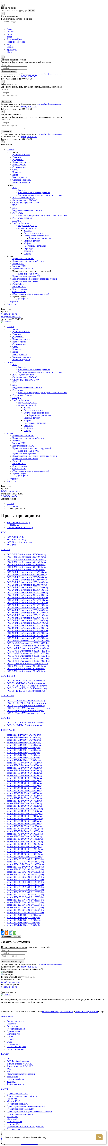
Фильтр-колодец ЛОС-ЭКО (25, 202)
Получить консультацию (12, 961)
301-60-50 (29, 76)
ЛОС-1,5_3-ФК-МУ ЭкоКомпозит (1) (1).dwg (28, 708)
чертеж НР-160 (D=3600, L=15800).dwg (25, 889)
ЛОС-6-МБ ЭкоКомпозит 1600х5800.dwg (26, 567)
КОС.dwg (11, 545)
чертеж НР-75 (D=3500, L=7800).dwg (24, 836)
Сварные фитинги (32, 241)
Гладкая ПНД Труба (27, 225)
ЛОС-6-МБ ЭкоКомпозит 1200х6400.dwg (26, 564)
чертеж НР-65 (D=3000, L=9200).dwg (24, 823)
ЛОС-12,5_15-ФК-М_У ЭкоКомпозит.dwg (27, 688)
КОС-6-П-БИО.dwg (16, 539)
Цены (15, 175)
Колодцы (16, 220)
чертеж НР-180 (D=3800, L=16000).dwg (25, 894)
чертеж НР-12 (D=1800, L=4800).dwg (24, 768)
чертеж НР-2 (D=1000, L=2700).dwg (24, 915)
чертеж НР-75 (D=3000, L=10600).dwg (25, 834)
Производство (19, 164)
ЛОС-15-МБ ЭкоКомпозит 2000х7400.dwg (27, 577)
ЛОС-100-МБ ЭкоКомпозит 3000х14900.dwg (28, 640)
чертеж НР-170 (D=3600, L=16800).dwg (25, 892)
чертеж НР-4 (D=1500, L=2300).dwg (24, 735)
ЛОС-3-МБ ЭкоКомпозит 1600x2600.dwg (26, 554)
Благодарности (19, 177)
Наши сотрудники (21, 182)
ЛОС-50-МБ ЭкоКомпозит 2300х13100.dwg (27, 602)
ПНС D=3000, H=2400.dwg (20, 527)
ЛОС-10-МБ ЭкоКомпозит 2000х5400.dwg (27, 574)
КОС (14, 205)
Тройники (28, 251)
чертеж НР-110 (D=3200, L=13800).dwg (25, 864)
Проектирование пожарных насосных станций (35, 279)
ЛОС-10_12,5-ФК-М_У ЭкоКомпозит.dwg (27, 686)
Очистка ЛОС (19, 291)
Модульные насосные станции (27, 210)
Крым (9, 34)
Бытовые (22, 190)
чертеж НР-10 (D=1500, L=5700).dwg (24, 763)
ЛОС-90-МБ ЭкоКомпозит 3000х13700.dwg (27, 633)
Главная (10, 149)
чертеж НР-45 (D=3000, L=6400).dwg (24, 806)
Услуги (10, 433)
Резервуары (17, 213)
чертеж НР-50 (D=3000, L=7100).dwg (24, 811)
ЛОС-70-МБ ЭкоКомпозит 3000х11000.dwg (27, 623)
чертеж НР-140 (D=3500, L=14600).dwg (25, 879)
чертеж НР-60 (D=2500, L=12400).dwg (25, 818)
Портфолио (12, 301)
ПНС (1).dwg (13, 525)
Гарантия (16, 157)
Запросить (6, 131)
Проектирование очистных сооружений (31, 448)
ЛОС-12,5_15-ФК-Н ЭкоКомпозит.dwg (25, 722)
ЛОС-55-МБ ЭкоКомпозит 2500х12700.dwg (27, 607)
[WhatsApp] (14, 933)
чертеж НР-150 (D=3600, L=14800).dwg (25, 887)
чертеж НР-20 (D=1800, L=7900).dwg (24, 778)
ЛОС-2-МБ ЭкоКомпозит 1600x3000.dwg (26, 668)
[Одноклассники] (6, 933)
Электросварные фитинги (36, 235)
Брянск (10, 47)
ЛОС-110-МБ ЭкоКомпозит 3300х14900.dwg (28, 648)
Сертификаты (19, 167)
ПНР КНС (23, 299)
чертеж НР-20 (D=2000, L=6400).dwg (24, 780)
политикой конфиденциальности (49, 74)
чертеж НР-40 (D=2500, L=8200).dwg (24, 798)
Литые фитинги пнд (33, 233)
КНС (14, 208)
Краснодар (12, 49)
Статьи (15, 169)
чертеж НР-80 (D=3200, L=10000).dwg (25, 841)
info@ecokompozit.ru (11, 316)
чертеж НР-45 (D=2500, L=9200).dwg (24, 803)
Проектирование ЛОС (23, 268)
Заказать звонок (9, 71)
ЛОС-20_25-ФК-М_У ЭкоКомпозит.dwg (26, 680)
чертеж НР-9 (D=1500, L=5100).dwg (24, 757)
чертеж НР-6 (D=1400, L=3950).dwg (24, 742)
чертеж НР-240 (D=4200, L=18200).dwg (25, 910)
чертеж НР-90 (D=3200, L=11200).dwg (25, 851)
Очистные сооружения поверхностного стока (40, 195)
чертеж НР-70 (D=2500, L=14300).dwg (25, 828)
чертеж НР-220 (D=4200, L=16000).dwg (25, 905)
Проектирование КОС (29, 274)
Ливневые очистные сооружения (34, 192)
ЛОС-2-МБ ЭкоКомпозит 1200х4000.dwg (26, 666)
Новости (16, 172)
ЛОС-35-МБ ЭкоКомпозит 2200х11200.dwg (27, 592)
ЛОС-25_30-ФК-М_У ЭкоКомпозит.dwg (26, 683)
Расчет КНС (18, 263)
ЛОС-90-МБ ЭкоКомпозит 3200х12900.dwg (27, 635)
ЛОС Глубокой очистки (23, 197)
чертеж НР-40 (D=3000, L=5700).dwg (24, 801)
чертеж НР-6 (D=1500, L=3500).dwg (24, 745)
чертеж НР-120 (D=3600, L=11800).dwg (25, 872)
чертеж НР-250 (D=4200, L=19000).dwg (25, 912)
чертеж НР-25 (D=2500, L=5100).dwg (24, 785)
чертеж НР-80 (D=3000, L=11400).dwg (25, 839)
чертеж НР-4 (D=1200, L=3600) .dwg (24, 925)
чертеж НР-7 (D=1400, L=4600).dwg (24, 747)
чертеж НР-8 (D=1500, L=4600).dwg (24, 752)
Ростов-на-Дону (14, 39)
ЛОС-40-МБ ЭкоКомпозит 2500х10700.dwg (27, 597)
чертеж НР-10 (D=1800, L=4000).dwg (24, 765)
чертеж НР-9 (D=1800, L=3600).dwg (24, 760)
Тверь (9, 37)
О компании (13, 329)
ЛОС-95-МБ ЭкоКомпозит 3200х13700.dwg (27, 638)
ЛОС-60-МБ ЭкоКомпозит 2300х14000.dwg (27, 610)
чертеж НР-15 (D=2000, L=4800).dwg (24, 775)
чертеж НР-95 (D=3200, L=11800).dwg (25, 856)
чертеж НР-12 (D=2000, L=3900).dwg (24, 770)
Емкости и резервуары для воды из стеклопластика (42, 215)
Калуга (10, 44)
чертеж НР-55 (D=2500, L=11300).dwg (25, 813)
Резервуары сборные (22, 218)
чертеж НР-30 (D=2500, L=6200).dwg (24, 790)
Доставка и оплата (21, 154)
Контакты (11, 304)
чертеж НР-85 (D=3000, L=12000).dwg (25, 844)
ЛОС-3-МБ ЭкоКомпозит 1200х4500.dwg (26, 671)
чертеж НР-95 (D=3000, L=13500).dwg (25, 854)
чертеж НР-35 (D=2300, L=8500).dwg (24, 793)
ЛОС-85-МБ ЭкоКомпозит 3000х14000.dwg (27, 630)
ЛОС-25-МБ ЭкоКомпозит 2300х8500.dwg (27, 585)
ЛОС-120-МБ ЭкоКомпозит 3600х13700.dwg (28, 653)
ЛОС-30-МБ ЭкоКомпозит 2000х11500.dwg (27, 587)
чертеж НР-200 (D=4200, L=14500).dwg (25, 900)
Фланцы (28, 230)
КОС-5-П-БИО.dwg (16, 537)
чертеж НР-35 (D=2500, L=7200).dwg (24, 796)
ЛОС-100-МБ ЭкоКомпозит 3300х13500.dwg (28, 643)
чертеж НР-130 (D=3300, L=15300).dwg (25, 874)
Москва (10, 52)
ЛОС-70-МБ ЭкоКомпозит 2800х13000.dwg (27, 620)
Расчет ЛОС (18, 284)
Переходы (28, 248)
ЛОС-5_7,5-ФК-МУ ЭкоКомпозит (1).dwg (27, 713)
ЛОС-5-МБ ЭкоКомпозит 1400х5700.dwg (26, 559)
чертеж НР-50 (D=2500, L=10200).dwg (25, 808)
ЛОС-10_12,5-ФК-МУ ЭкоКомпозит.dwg (26, 703)
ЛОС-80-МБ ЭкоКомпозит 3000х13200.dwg (27, 628)
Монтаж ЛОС (19, 286)
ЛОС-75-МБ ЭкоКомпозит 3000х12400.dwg (27, 625)
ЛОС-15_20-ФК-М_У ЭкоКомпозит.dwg (26, 691)
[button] (3, 532)
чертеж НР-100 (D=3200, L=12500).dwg (25, 861)
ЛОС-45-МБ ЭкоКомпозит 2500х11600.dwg (27, 600)
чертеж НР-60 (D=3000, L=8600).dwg (24, 821)
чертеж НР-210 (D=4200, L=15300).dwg (25, 902)
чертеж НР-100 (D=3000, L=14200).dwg (25, 859)
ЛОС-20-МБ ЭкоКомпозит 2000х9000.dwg (27, 579)
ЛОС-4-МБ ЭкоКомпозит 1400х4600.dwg (26, 557)
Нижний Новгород (16, 42)
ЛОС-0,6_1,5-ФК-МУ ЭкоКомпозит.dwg (26, 705)
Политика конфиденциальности (57, 1011)
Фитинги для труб (27, 228)
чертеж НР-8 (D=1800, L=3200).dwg (24, 755)
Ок (99, 1137)
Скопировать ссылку (11, 936)
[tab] (54, 532)
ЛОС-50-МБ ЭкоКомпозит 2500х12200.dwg (27, 605)
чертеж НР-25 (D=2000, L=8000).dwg (24, 783)
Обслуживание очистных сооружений (30, 294)
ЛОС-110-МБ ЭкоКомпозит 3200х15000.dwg (28, 645)
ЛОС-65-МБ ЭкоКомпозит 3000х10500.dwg (27, 618)
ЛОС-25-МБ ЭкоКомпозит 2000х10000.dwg (27, 582)
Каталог (10, 362)
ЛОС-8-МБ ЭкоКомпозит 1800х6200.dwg (26, 569)
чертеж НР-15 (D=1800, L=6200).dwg (24, 773)
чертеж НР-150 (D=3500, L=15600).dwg (25, 884)
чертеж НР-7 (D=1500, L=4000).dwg (24, 750)
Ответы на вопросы (21, 180)
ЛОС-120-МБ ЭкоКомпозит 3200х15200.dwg (28, 651)
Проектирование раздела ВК (26, 276)
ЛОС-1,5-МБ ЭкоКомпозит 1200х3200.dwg (27, 663)
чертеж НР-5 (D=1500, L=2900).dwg (24, 740)
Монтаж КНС (19, 266)
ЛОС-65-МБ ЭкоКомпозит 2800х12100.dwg (27, 615)
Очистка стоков (19, 289)
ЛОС (14, 187)
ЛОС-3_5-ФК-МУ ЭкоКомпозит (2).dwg (26, 710)
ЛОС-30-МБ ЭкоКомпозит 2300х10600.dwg (27, 590)
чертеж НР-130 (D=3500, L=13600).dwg (25, 877)
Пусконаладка (19, 473)
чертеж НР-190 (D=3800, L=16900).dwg (25, 897)
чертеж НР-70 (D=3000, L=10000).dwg (25, 831)
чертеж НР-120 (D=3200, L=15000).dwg (25, 869)
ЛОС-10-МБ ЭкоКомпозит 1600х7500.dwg (27, 572)
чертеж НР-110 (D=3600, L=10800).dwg (25, 867)
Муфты (27, 243)
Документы (17, 159)
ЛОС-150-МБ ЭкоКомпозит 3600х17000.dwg (28, 661)
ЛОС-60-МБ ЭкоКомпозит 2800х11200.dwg (27, 612)
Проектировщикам (21, 162)
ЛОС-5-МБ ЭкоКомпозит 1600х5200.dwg (26, 562)
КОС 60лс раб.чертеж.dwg (19, 542)
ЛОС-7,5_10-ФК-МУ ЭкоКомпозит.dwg (26, 700)
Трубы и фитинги (20, 223)
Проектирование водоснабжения (28, 261)
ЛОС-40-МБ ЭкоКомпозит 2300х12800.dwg (27, 595)
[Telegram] (10, 933)
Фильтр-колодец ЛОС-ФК (24, 200)
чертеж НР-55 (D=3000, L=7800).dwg (24, 816)
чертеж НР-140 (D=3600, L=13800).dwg (25, 882)
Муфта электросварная (40, 238)
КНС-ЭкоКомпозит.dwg (18, 522)
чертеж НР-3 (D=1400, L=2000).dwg (24, 922)
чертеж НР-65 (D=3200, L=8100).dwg (24, 826)
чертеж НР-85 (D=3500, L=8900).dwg (24, 846)
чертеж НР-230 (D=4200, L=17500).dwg (25, 907)
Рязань (10, 29)
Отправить (6, 101)
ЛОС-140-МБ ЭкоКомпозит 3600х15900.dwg (28, 658)
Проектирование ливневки (25, 281)
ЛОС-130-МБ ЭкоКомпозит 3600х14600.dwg (28, 656)
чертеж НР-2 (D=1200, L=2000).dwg (24, 917)
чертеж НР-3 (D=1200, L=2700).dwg (24, 920)
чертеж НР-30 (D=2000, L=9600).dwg (24, 788)
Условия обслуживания (86, 1011)
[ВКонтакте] (2, 933)
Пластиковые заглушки (35, 246)
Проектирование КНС (23, 258)
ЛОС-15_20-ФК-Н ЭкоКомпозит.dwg (24, 725)
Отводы (27, 253)
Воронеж (11, 31)
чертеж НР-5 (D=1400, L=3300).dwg (24, 737)
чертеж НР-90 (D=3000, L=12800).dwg (25, 849)
